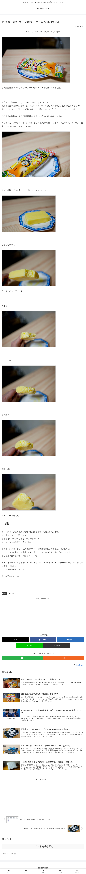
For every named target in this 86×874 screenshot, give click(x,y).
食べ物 (12, 593)
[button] (56, 645)
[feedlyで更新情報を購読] (22, 658)
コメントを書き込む (43, 846)
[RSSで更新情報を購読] (63, 658)
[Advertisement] (43, 615)
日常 (5, 593)
